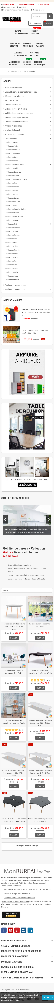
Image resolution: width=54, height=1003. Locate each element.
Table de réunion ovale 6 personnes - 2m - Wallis (14, 672)
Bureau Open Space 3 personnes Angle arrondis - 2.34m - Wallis (14, 820)
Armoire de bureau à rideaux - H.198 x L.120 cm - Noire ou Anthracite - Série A (36, 312)
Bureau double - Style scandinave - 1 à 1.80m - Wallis (40, 672)
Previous (5, 519)
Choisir (5, 590)
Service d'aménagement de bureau (15, 10)
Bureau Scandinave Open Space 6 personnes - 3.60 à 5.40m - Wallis (14, 773)
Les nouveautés (8, 7)
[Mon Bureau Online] (11, 19)
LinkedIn (30, 930)
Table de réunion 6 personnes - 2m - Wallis (40, 625)
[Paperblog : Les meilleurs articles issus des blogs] (1, 986)
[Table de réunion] (27, 426)
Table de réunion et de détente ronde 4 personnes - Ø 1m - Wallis (14, 626)
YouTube (10, 930)
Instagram (23, 930)
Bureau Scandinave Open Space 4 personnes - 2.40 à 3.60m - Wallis (40, 773)
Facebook (4, 930)
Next (48, 519)
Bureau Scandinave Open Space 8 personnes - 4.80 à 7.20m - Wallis (40, 723)
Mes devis (21, 7)
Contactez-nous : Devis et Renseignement (19, 898)
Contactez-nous (37, 10)
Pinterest (17, 930)
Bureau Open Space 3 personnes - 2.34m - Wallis (40, 820)
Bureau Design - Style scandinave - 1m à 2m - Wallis (14, 722)
